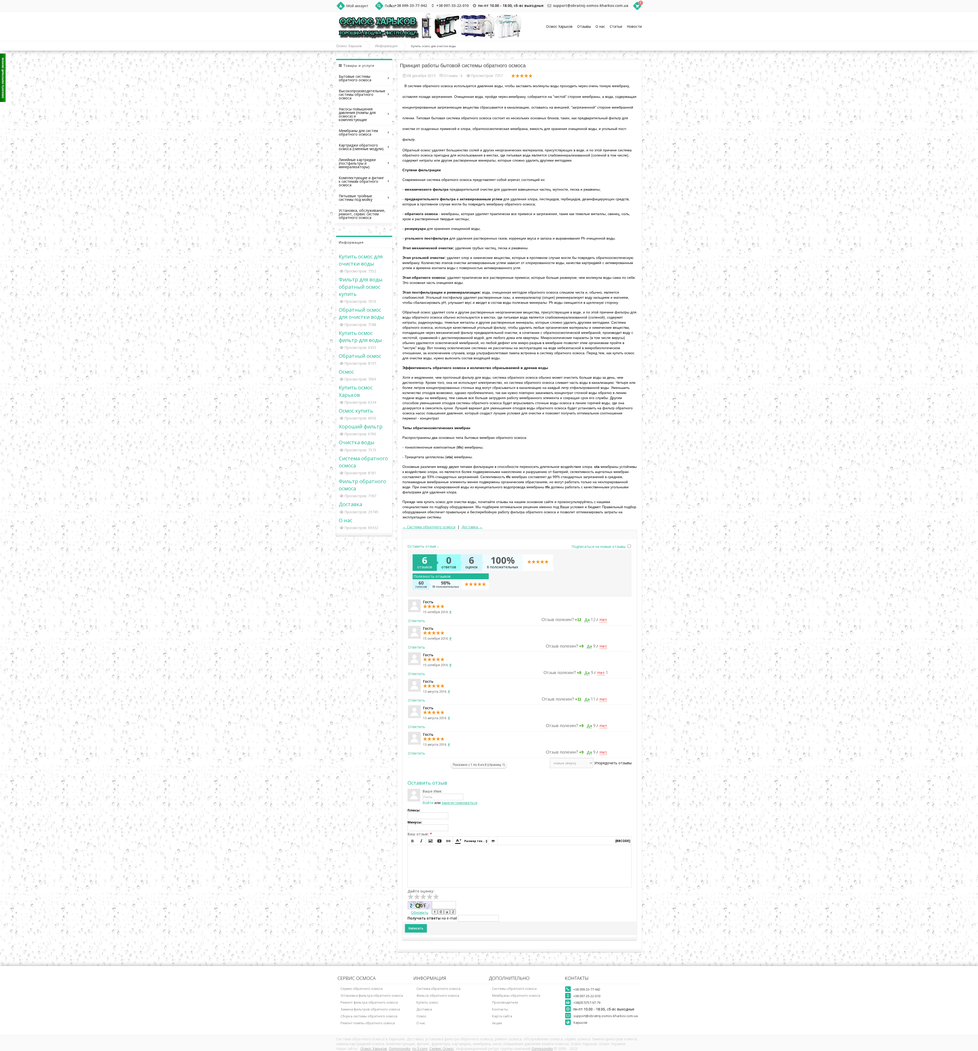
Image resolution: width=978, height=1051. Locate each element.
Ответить (416, 620)
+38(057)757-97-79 (586, 1002)
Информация (386, 46)
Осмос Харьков (559, 26)
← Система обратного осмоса (428, 526)
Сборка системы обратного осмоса (369, 1016)
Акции (497, 1023)
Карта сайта (502, 1016)
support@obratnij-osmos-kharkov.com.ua (590, 5)
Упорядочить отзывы (613, 762)
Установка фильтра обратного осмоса (372, 995)
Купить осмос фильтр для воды (360, 336)
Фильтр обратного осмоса (437, 995)
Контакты (500, 1009)
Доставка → (472, 526)
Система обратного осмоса (438, 988)
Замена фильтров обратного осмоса (370, 1009)
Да (587, 619)
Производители (505, 1002)
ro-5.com (419, 1048)
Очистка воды (356, 442)
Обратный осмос (360, 355)
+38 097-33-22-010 (452, 5)
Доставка (350, 504)
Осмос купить (356, 410)
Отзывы (584, 26)
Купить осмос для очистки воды (361, 260)
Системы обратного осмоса (514, 988)
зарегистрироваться (459, 802)
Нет (603, 619)
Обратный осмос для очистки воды (361, 313)
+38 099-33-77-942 (411, 5)
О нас (600, 26)
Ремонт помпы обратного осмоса (368, 1023)
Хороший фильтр (361, 426)
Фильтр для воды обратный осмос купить (361, 286)
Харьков (580, 1022)
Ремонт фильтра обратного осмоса (369, 1002)
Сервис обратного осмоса (362, 988)
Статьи (616, 26)
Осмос (346, 371)
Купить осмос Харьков (356, 391)
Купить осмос (427, 1002)
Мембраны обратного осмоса (516, 995)
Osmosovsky (399, 1048)
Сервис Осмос (441, 1048)
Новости (634, 26)
